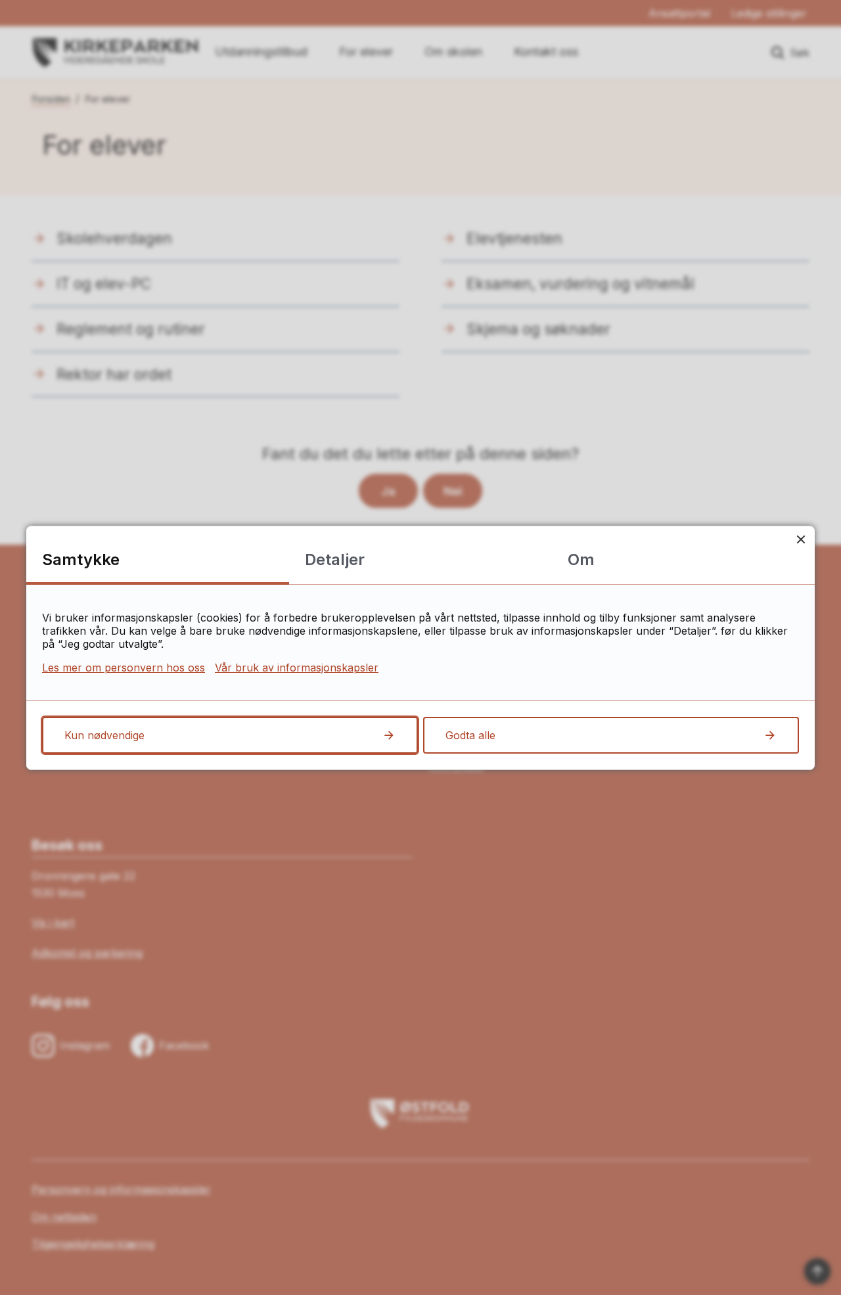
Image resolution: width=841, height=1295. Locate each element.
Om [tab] (581, 559)
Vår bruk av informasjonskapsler (296, 667)
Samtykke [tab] (81, 559)
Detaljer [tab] (335, 559)
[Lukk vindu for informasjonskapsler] (800, 539)
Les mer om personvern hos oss (123, 667)
